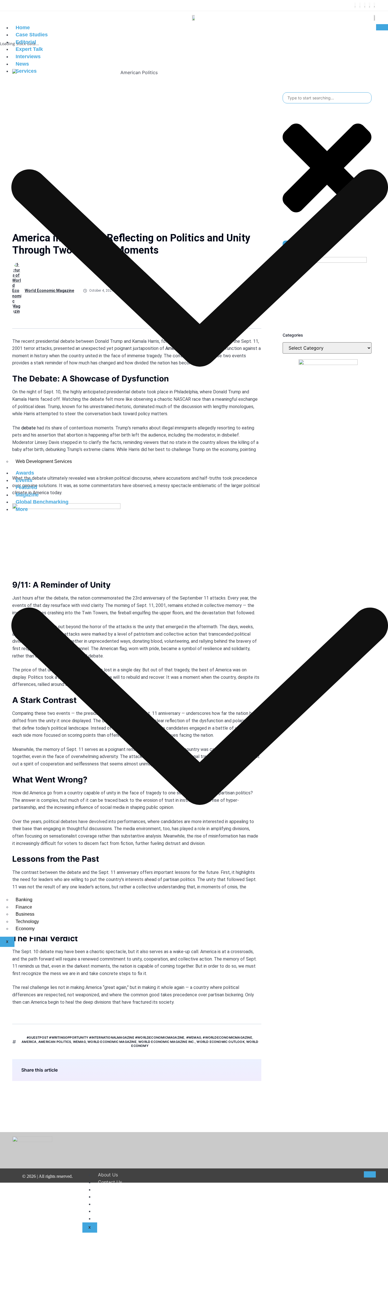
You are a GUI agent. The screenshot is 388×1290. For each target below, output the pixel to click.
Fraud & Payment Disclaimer (128, 1211)
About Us (108, 1175)
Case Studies (32, 34)
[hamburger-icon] (382, 27)
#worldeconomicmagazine (227, 1037)
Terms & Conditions (118, 1196)
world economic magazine (112, 1042)
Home (23, 27)
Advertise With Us (117, 1218)
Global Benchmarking (42, 502)
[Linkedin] (369, 5)
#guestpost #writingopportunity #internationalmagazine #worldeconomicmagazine (105, 1037)
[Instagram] (364, 5)
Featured (26, 487)
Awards (25, 473)
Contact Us (110, 1182)
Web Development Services (44, 461)
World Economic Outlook (220, 1042)
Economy (25, 928)
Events (24, 480)
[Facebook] (355, 5)
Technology (27, 921)
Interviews (28, 56)
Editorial (26, 42)
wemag (79, 1042)
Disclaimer (109, 1189)
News (22, 64)
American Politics (54, 1042)
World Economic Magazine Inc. (166, 1042)
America (29, 1042)
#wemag (193, 1037)
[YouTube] (374, 5)
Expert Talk (29, 49)
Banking (24, 899)
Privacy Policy (113, 1204)
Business (25, 914)
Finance (24, 907)
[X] (359, 5)
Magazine (27, 495)
